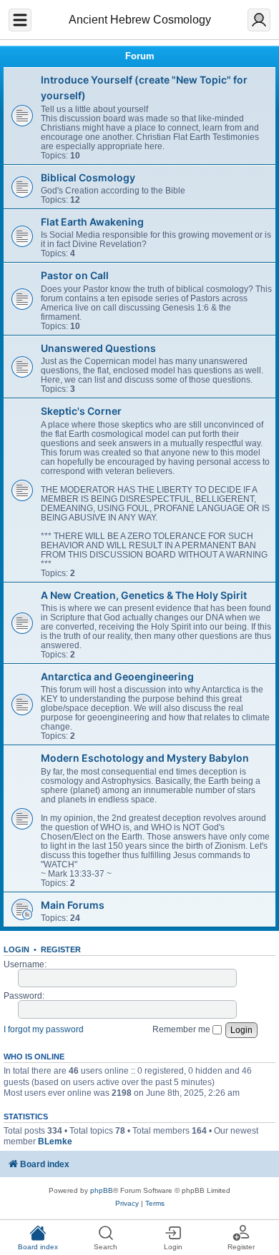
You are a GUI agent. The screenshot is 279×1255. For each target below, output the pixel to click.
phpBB (101, 1190)
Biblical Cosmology (88, 177)
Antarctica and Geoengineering (117, 676)
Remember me (182, 1029)
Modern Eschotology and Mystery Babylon (145, 758)
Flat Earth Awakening (92, 222)
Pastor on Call (75, 275)
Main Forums (72, 905)
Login (16, 949)
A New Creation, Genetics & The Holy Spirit (144, 595)
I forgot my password (44, 1029)
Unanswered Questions (98, 348)
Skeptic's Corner (81, 411)
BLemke (55, 1141)
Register (61, 949)
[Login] (259, 20)
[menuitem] (127, 1203)
